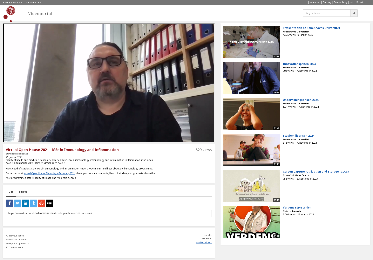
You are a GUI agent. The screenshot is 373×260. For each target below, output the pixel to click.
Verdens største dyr (297, 207)
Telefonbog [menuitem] (340, 2)
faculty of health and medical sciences (27, 160)
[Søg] (354, 13)
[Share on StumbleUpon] (41, 203)
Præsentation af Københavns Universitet (311, 28)
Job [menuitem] (352, 2)
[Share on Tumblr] (33, 203)
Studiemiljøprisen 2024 (298, 135)
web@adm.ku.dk (204, 242)
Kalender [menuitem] (315, 2)
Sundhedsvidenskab (17, 153)
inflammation (132, 160)
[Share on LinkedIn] (25, 203)
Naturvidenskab (292, 211)
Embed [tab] (23, 191)
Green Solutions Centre (296, 175)
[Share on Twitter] (17, 203)
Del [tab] (11, 191)
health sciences (65, 160)
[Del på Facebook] (9, 203)
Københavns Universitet (296, 31)
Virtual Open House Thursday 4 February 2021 (49, 173)
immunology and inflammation (107, 160)
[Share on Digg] (49, 203)
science (39, 163)
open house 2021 (23, 163)
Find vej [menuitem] (327, 2)
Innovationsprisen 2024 (299, 64)
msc (143, 160)
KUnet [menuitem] (359, 2)
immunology (82, 160)
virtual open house (54, 163)
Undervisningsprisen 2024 (300, 100)
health (52, 160)
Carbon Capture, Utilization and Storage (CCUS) (316, 171)
